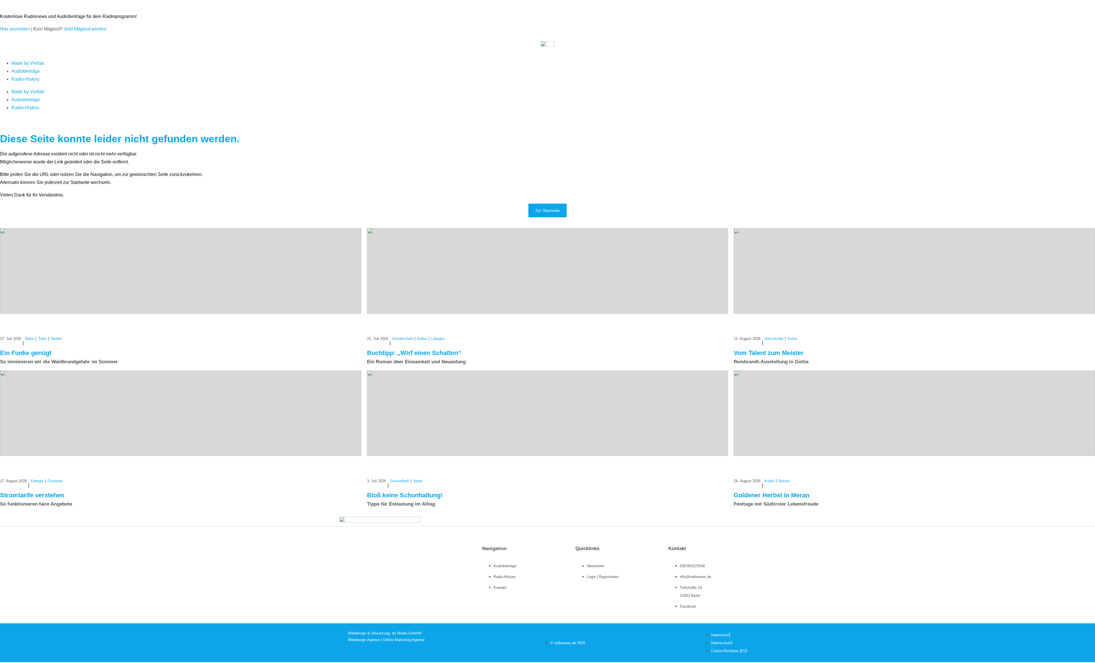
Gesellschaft (402, 338)
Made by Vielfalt (27, 63)
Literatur (438, 338)
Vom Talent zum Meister (769, 352)
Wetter (56, 338)
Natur (29, 338)
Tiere (42, 338)
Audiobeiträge (25, 71)
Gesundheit (399, 481)
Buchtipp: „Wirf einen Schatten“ (414, 352)
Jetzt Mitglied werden (85, 29)
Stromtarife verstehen (32, 495)
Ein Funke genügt (25, 352)
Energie (37, 481)
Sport (417, 481)
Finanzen (55, 481)
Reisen (784, 481)
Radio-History (25, 79)
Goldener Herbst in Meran (771, 495)
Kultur (422, 338)
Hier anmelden (15, 29)
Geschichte (774, 338)
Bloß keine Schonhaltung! (405, 495)
